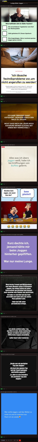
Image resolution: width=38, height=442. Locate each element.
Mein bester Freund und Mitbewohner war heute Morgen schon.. (11, 275)
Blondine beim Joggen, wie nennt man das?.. (8, 187)
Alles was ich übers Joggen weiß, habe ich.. (8, 144)
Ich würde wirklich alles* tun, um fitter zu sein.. (9, 316)
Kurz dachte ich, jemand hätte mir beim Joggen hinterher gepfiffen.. (12, 234)
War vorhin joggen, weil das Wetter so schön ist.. (9, 391)
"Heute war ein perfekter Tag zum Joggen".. (8, 354)
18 (17, 440)
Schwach (4, 45)
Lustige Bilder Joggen (17, 3)
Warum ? (2, 99)
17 (14, 440)
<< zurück (3, 440)
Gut (1, 45)
